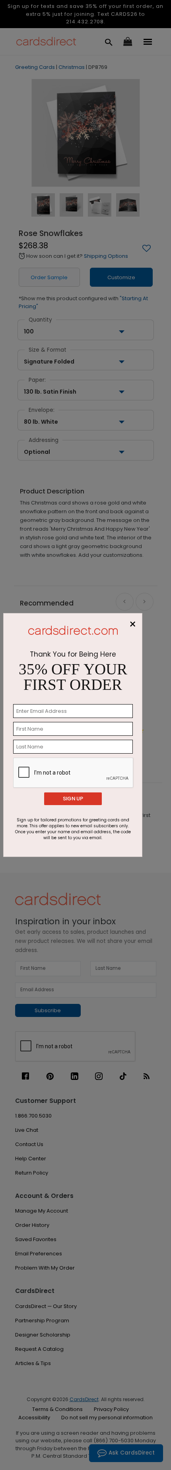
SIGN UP (73, 798)
